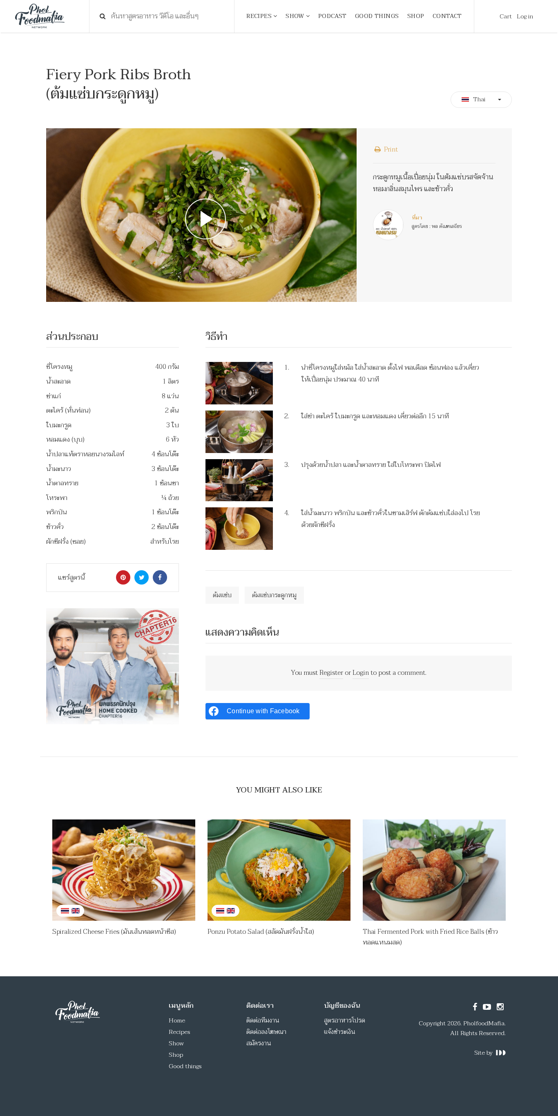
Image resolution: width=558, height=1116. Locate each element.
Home (177, 1020)
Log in (525, 16)
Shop (176, 1054)
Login (361, 673)
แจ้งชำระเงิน (339, 1032)
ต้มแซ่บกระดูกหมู (274, 595)
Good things (185, 1066)
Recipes (179, 1032)
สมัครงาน (258, 1043)
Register (331, 673)
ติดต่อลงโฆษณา (266, 1032)
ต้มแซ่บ (222, 595)
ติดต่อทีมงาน (262, 1020)
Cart (506, 16)
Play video (201, 215)
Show (176, 1043)
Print (390, 149)
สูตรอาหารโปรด (344, 1020)
